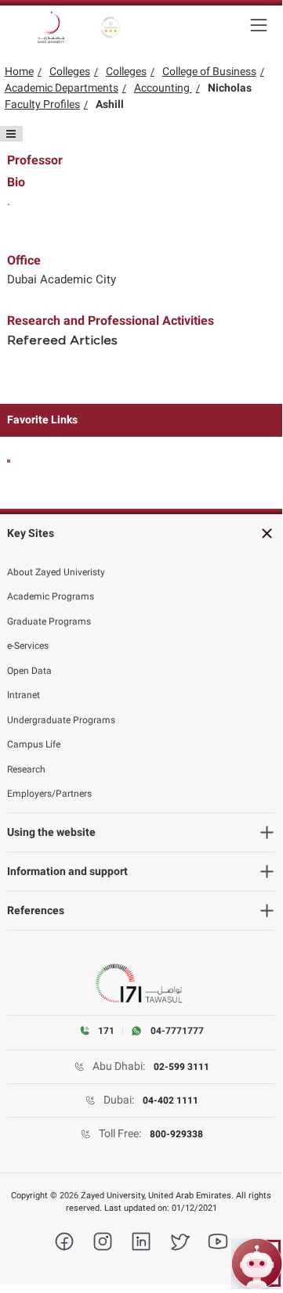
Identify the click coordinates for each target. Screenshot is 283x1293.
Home (19, 71)
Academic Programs (50, 596)
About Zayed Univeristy (56, 572)
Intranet (23, 695)
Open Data (29, 670)
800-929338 (176, 1134)
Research (26, 769)
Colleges (69, 71)
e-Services (28, 645)
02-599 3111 (181, 1066)
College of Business (209, 71)
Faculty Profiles (42, 104)
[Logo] (51, 27)
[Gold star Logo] (111, 27)
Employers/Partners (49, 793)
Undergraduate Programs (61, 720)
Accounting (163, 87)
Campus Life (33, 744)
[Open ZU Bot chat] (256, 1263)
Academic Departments (61, 87)
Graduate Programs (49, 621)
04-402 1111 (170, 1100)
